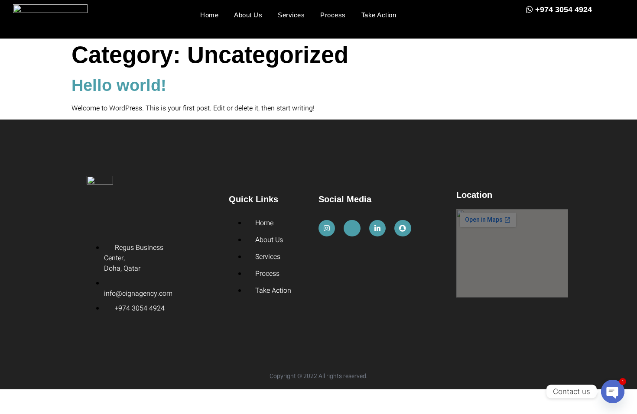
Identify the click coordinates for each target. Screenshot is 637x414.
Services (291, 15)
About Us (248, 15)
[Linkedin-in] (377, 228)
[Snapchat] (402, 228)
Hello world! (119, 85)
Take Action (378, 15)
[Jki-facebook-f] (352, 228)
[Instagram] (326, 228)
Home (209, 15)
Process (333, 15)
